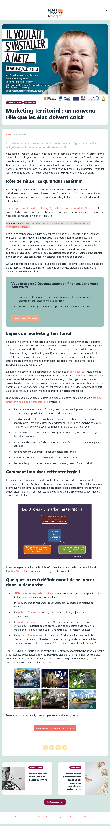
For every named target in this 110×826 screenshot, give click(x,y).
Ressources (75, 817)
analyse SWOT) (16, 571)
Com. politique (45, 817)
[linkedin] (58, 747)
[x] (45, 747)
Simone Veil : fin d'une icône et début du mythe (38, 776)
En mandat (30, 103)
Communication (14, 103)
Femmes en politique (25, 817)
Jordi (8, 134)
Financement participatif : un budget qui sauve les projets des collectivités (72, 781)
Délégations (61, 817)
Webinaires (89, 817)
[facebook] (51, 747)
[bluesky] (64, 747)
